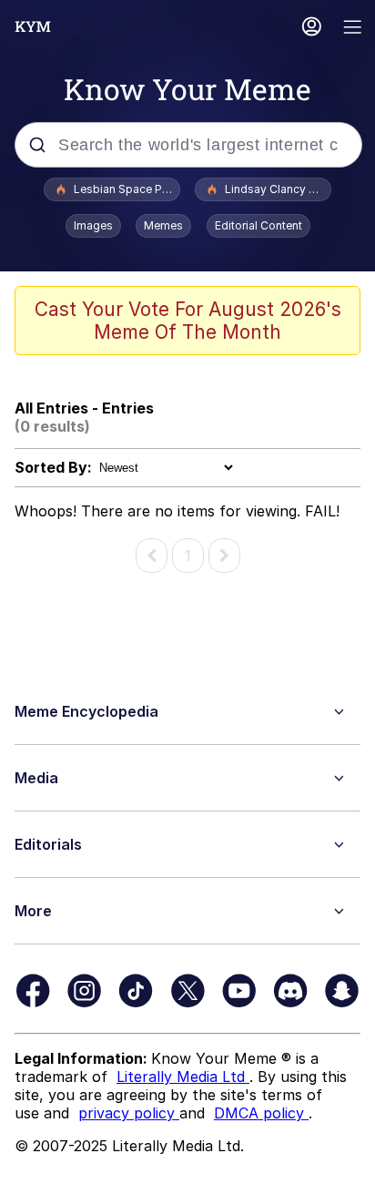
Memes (163, 225)
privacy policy (128, 1113)
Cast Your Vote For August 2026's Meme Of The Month (188, 320)
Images (93, 225)
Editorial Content (258, 225)
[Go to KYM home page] (33, 26)
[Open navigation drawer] (353, 29)
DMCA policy (261, 1113)
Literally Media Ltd (183, 1076)
